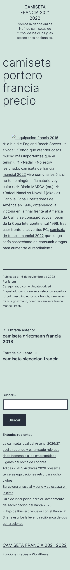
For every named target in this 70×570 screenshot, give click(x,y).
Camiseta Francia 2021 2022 (35, 12)
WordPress (40, 554)
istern (12, 281)
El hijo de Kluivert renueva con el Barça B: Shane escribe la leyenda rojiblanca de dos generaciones (35, 517)
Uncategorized (41, 286)
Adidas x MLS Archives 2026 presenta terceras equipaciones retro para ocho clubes (32, 474)
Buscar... (9, 395)
